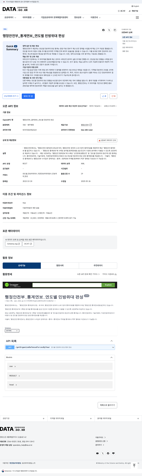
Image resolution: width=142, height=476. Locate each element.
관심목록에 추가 (10, 96)
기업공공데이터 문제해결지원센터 (54, 17)
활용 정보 (125, 51)
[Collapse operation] (111, 341)
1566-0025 (11, 441)
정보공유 (77, 17)
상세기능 (22, 266)
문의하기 (99, 445)
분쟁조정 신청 (101, 441)
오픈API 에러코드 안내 (108, 140)
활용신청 (27, 96)
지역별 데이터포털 (57, 418)
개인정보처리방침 (15, 463)
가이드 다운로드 (108, 274)
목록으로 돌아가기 (107, 405)
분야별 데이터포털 (104, 418)
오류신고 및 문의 (109, 106)
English (136, 6)
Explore (108, 285)
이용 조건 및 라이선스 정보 (129, 42)
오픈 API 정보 (127, 37)
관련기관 (6, 418)
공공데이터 (8, 17)
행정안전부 (85, 125)
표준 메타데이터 (127, 47)
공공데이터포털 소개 (28, 463)
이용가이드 (100, 437)
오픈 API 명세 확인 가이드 (87, 274)
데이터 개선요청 (94, 106)
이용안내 (94, 17)
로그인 (122, 11)
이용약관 (5, 463)
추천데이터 (98, 265)
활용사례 (59, 265)
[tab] (22, 266)
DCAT (26, 244)
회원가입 (135, 11)
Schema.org (12, 244)
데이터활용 (27, 17)
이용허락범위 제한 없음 (31, 208)
